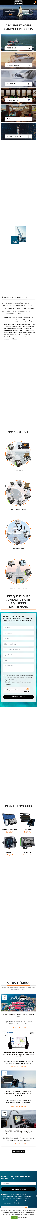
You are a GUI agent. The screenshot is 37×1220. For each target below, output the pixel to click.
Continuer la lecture (18, 1027)
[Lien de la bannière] (18, 42)
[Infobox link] (18, 455)
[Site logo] (18, 2)
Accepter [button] (14, 1217)
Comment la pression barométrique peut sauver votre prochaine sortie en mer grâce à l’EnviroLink (18, 1093)
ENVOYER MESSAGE (18, 697)
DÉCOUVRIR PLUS (18, 1151)
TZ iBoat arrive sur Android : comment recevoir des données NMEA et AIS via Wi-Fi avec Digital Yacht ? (18, 1054)
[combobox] (18, 644)
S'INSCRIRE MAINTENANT (18, 1189)
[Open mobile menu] (2, 2)
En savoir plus (22, 1217)
